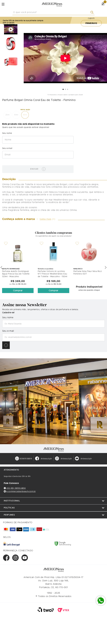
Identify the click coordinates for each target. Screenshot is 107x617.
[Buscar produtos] (93, 12)
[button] (7, 115)
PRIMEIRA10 (91, 23)
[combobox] (53, 12)
